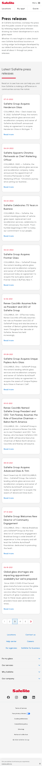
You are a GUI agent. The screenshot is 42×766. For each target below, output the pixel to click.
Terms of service (21, 708)
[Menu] (39, 3)
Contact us (30, 635)
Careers (30, 641)
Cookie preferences (21, 719)
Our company (8, 678)
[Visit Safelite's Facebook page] (8, 698)
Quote (35, 8)
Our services (7, 665)
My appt (21, 8)
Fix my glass (7, 658)
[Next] (30, 621)
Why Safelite (7, 672)
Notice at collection (21, 734)
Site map (21, 729)
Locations (6, 8)
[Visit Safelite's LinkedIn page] (33, 698)
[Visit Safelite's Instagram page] (16, 698)
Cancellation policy (21, 724)
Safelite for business (30, 648)
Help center (11, 641)
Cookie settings (7, 764)
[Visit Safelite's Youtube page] (25, 698)
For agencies (11, 648)
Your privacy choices (19, 713)
